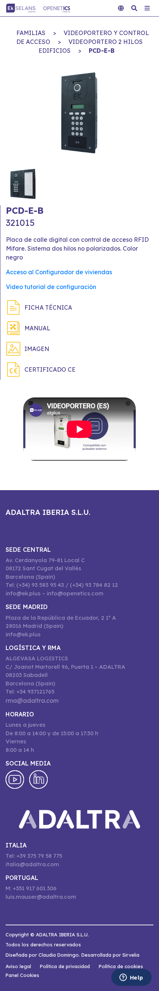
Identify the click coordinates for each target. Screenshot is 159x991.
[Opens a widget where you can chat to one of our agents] (131, 978)
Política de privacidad (65, 966)
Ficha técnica (48, 307)
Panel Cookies (22, 975)
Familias (30, 33)
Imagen (36, 348)
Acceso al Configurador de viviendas (59, 272)
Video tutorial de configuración (51, 286)
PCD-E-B (102, 50)
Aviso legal (18, 966)
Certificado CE (49, 369)
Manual (37, 328)
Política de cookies (121, 966)
